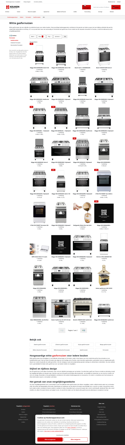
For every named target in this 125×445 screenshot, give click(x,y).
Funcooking (87, 11)
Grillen (75, 11)
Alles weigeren (75, 439)
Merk (32, 36)
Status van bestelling (75, 414)
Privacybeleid (97, 419)
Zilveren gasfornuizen (61, 344)
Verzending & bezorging (75, 412)
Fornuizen (12, 38)
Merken (112, 11)
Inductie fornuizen (15, 43)
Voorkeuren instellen (62, 435)
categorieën (26, 406)
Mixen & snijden (32, 11)
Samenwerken (101, 414)
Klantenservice (111, 1)
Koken (18, 11)
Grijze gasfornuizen (83, 344)
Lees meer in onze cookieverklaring (53, 431)
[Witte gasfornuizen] (83, 330)
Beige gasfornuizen (105, 344)
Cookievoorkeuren (101, 424)
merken (52, 406)
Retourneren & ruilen (75, 409)
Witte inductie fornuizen (40, 350)
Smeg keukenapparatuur (49, 412)
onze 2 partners (71, 427)
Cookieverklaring (101, 422)
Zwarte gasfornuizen (40, 344)
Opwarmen (46, 11)
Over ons (101, 412)
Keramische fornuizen (16, 45)
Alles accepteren (50, 439)
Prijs (49, 36)
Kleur (41, 36)
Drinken (7, 11)
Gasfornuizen (84, 350)
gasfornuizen (59, 355)
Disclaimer (106, 419)
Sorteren (57, 36)
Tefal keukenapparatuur (48, 409)
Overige (100, 11)
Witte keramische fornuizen (62, 350)
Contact (119, 1)
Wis (65, 36)
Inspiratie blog (101, 407)
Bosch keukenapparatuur (49, 414)
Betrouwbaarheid (101, 417)
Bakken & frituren (61, 11)
